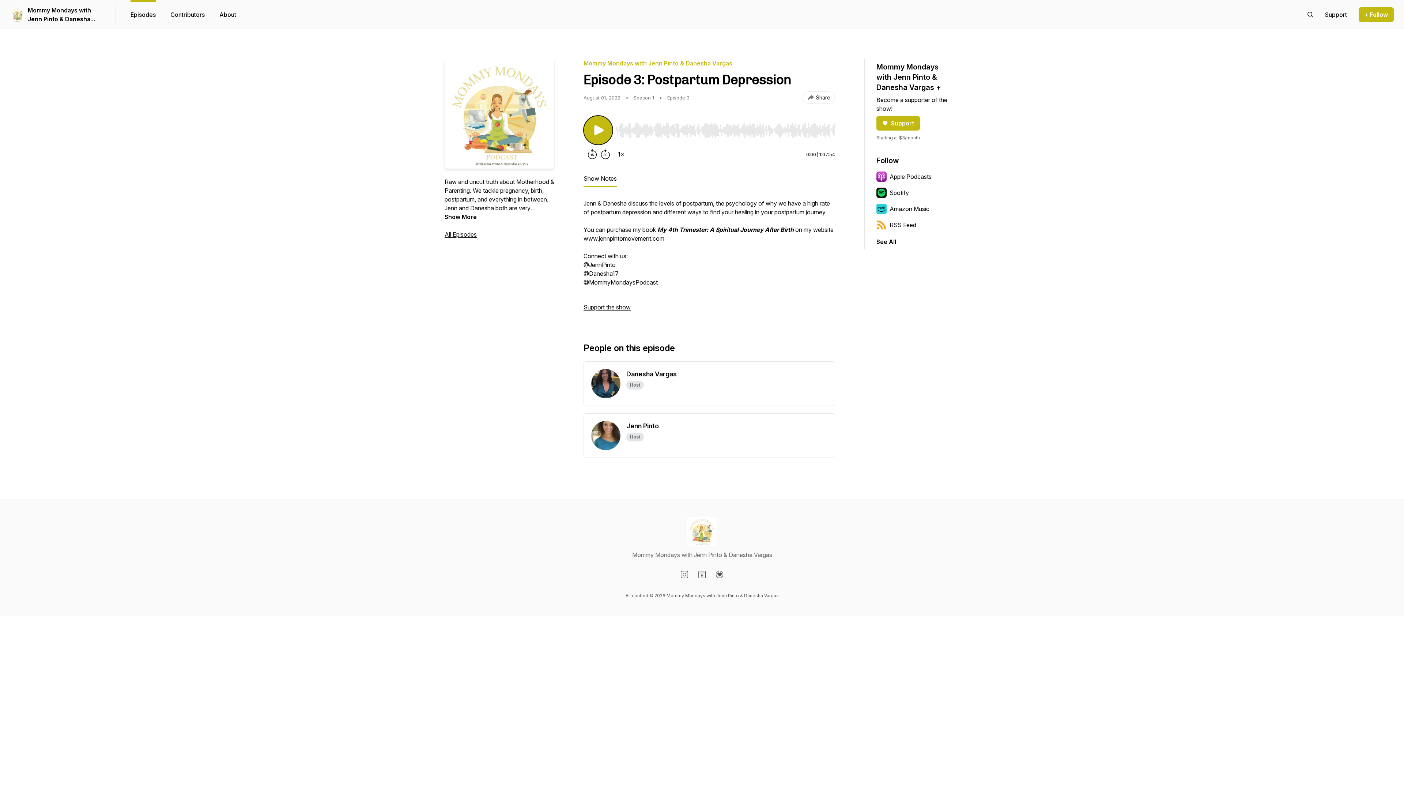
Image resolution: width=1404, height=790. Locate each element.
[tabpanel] (709, 259)
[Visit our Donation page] (719, 574)
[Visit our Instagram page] (684, 574)
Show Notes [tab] (600, 178)
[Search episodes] (1310, 14)
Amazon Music (909, 208)
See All (886, 241)
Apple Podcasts (911, 176)
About (227, 14)
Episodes (143, 14)
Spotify (899, 192)
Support (902, 123)
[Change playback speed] (621, 154)
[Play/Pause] (598, 130)
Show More (461, 217)
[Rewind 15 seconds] (592, 154)
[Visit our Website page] (702, 574)
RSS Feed (903, 225)
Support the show (607, 307)
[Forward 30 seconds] (605, 154)
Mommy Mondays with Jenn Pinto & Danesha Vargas (59, 15)
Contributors (187, 14)
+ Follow (1376, 14)
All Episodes (461, 234)
